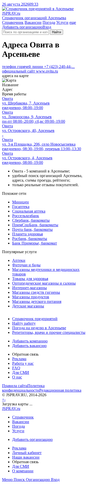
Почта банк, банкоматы (32, 229)
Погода (49, 22)
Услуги (62, 22)
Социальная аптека (28, 211)
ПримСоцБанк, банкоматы (35, 225)
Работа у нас (23, 363)
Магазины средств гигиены (36, 292)
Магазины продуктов (30, 297)
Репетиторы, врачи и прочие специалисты (48, 332)
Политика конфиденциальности (23, 388)
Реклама (19, 359)
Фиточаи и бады (26, 265)
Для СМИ (20, 372)
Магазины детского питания (36, 301)
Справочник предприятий (35, 319)
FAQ (16, 368)
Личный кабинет (27, 453)
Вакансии (33, 22)
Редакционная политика (60, 390)
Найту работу (24, 323)
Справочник (13, 22)
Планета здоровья (27, 234)
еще (72, 22)
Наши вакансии (26, 457)
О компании (22, 471)
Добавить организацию (22, 27)
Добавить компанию (30, 341)
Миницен (20, 202)
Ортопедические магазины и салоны (44, 283)
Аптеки (18, 260)
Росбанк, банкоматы (29, 238)
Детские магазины (28, 306)
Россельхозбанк (25, 216)
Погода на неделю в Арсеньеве (39, 328)
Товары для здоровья (30, 278)
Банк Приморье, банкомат (34, 243)
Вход (47, 27)
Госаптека (20, 206)
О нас (17, 377)
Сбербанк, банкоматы (31, 220)
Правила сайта (14, 386)
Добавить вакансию (29, 345)
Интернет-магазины (29, 288)
